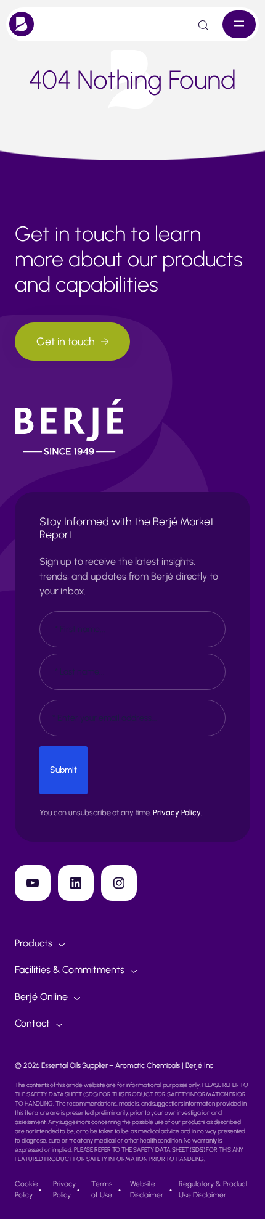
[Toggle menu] (239, 24)
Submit (63, 770)
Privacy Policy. (177, 812)
